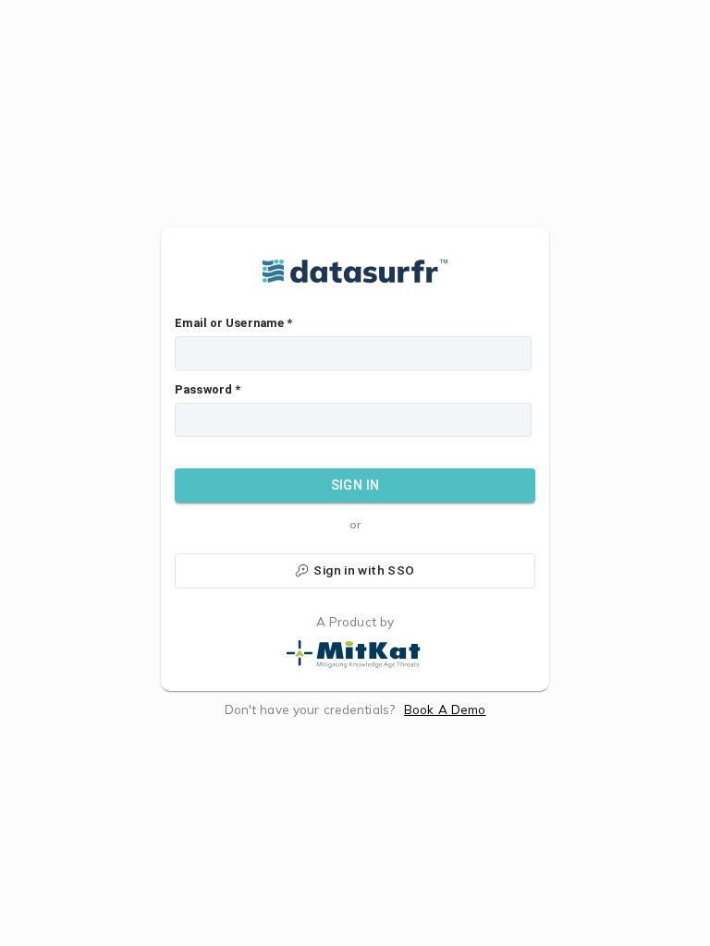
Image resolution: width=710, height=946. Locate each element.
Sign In (355, 485)
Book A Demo (444, 709)
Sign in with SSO (363, 570)
